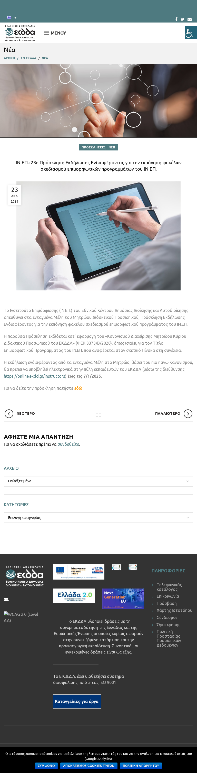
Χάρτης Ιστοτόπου (174, 610)
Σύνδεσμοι (167, 617)
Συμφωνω (46, 766)
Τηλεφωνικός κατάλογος (169, 587)
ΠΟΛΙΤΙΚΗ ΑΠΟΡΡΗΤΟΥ (141, 766)
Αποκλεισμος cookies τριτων (89, 766)
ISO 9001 (108, 682)
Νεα (45, 58)
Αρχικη (9, 58)
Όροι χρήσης (168, 624)
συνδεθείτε (68, 444)
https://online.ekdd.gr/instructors (34, 376)
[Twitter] (182, 18)
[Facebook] (176, 18)
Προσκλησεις (93, 147)
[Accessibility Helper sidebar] (191, 32)
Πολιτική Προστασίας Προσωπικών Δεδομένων (169, 638)
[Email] (189, 19)
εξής (127, 652)
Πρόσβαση (167, 603)
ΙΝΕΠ (111, 147)
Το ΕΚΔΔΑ (28, 58)
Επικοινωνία (168, 596)
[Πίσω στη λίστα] (98, 414)
